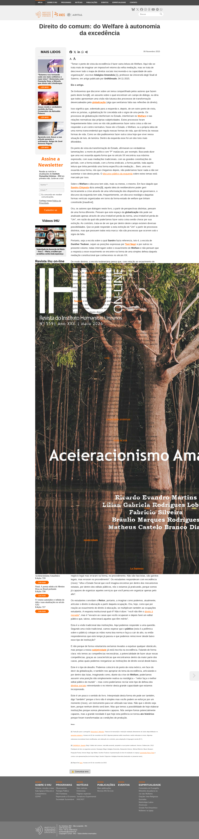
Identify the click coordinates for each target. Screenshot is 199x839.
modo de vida (120, 440)
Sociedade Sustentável (65, 799)
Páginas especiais (84, 794)
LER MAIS (45, 87)
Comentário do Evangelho (149, 788)
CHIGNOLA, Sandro (79, 745)
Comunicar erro (80, 771)
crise (107, 358)
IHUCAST (80, 799)
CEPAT (38, 797)
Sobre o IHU (52, 2)
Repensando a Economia (66, 797)
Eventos (104, 2)
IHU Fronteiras (61, 794)
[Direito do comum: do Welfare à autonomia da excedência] (86, 52)
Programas (66, 2)
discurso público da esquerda (118, 173)
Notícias (78, 2)
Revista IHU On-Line (105, 791)
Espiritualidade (119, 2)
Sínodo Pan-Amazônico (148, 808)
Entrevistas (81, 791)
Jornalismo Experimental (86, 797)
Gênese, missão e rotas (44, 788)
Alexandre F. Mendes (97, 731)
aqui (81, 762)
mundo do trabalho (94, 272)
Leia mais (42, 582)
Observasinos (61, 788)
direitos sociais (78, 685)
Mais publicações (104, 788)
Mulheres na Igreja (146, 811)
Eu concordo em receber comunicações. (51, 196)
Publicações (91, 2)
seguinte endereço (77, 735)
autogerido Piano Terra (147, 752)
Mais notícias (82, 788)
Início (40, 2)
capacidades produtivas (118, 419)
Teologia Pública (62, 791)
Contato (133, 2)
